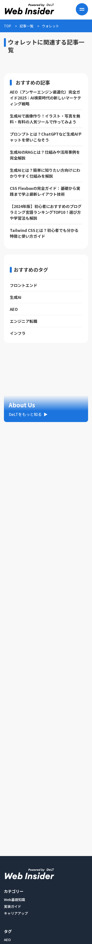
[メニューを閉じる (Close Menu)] (82, 9)
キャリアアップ (16, 913)
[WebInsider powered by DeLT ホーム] (29, 9)
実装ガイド (12, 906)
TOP (7, 25)
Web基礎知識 (14, 899)
